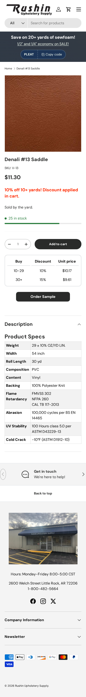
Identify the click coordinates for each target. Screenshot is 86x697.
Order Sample (43, 296)
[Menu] (79, 9)
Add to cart (58, 244)
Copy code (54, 54)
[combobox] (43, 23)
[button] (69, 9)
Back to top (43, 493)
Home (8, 68)
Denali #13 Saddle (28, 68)
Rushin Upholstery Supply (31, 686)
